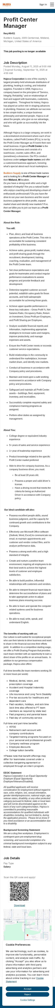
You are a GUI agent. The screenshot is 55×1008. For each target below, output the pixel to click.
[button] (27, 936)
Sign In (43, 4)
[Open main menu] (52, 4)
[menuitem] (6, 4)
